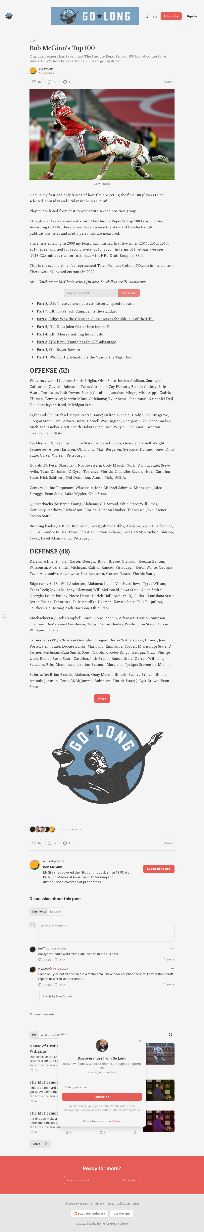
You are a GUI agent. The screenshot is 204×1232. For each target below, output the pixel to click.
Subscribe (171, 16)
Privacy (99, 1203)
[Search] (146, 16)
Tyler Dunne (53, 1065)
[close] (140, 1041)
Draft (34, 40)
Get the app (122, 1213)
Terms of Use (121, 1106)
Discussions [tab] (60, 1034)
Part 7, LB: (46, 311)
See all (37, 1144)
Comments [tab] (39, 911)
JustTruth (44, 948)
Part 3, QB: (47, 342)
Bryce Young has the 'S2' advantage (86, 342)
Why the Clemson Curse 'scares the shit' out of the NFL (107, 319)
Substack (82, 1223)
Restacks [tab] (56, 911)
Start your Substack (91, 1213)
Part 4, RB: (46, 334)
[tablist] (46, 912)
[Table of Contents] (4, 616)
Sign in (191, 16)
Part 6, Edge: (48, 319)
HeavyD (43, 968)
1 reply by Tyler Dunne (57, 996)
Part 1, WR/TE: (50, 357)
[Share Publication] (155, 16)
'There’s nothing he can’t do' (80, 334)
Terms (110, 1203)
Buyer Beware (68, 350)
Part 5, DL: (47, 327)
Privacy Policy (132, 1110)
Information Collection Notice (100, 1110)
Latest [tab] (44, 1034)
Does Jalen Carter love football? (83, 327)
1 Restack (75, 829)
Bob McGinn (46, 68)
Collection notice (128, 1203)
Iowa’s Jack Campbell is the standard (87, 311)
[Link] (24, 370)
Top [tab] (34, 1034)
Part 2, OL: (47, 350)
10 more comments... (43, 1014)
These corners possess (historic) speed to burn (95, 304)
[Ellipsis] (172, 948)
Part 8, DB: (47, 304)
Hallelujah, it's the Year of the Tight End (98, 357)
